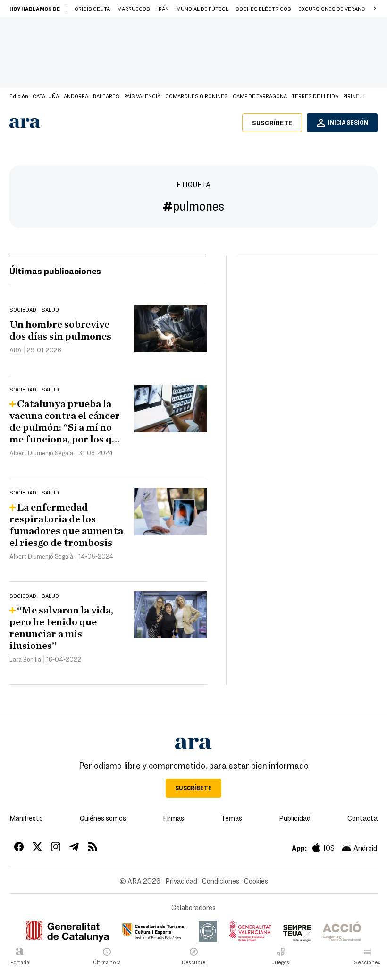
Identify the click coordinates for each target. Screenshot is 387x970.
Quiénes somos (103, 818)
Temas (231, 818)
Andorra (76, 96)
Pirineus (355, 96)
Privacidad (181, 880)
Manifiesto (26, 818)
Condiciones (220, 880)
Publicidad (295, 818)
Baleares (106, 96)
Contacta (362, 818)
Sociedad (22, 309)
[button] (375, 8)
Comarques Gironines (196, 96)
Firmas (173, 818)
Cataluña (46, 96)
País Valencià (142, 96)
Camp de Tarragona (260, 96)
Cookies (256, 880)
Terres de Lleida (315, 96)
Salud (50, 309)
